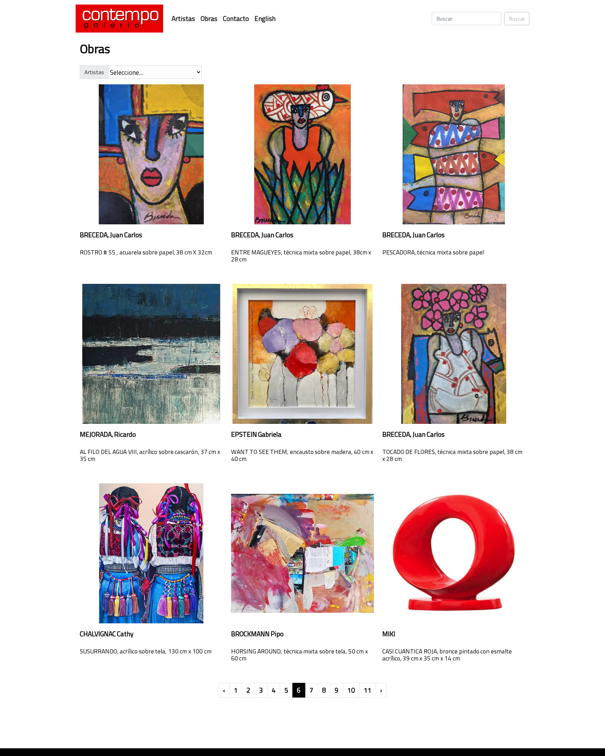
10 (351, 690)
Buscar (517, 18)
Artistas (183, 18)
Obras (209, 18)
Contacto (236, 18)
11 (367, 690)
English (265, 18)
